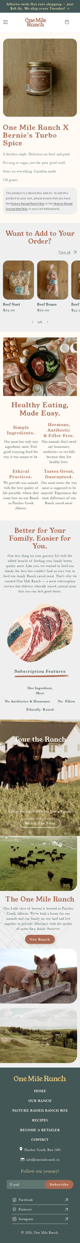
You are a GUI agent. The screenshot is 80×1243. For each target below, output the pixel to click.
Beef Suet (11, 304)
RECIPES (40, 1120)
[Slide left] (32, 322)
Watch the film (40, 823)
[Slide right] (47, 322)
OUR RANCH (39, 1101)
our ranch (40, 939)
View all (64, 252)
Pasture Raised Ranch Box (27, 203)
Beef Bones (47, 304)
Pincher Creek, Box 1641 (42, 1150)
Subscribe (59, 1184)
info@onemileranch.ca (42, 1160)
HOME (40, 1091)
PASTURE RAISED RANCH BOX (40, 1111)
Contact (40, 1139)
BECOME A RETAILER (40, 1130)
